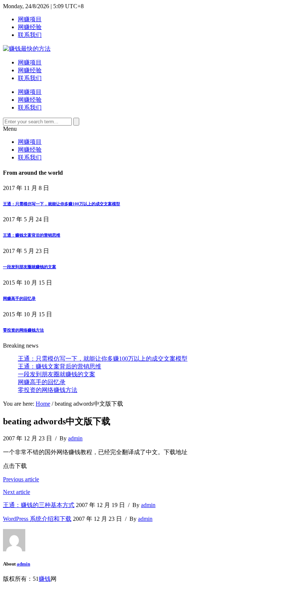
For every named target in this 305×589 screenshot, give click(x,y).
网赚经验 (30, 27)
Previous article (21, 479)
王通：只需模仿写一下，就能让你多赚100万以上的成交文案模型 (61, 204)
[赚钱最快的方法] (27, 48)
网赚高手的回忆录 (19, 298)
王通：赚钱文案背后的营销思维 (31, 235)
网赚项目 (30, 19)
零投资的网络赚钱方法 (23, 330)
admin (75, 438)
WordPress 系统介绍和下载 (37, 519)
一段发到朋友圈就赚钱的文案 (29, 267)
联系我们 (30, 35)
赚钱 (45, 579)
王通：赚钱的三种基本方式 (38, 505)
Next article (16, 492)
